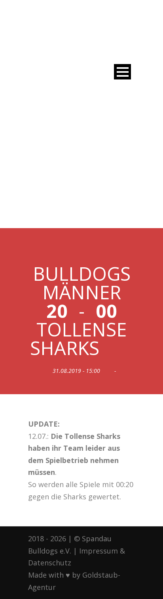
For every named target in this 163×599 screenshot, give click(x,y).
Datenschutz (49, 562)
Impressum (98, 551)
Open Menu (122, 71)
